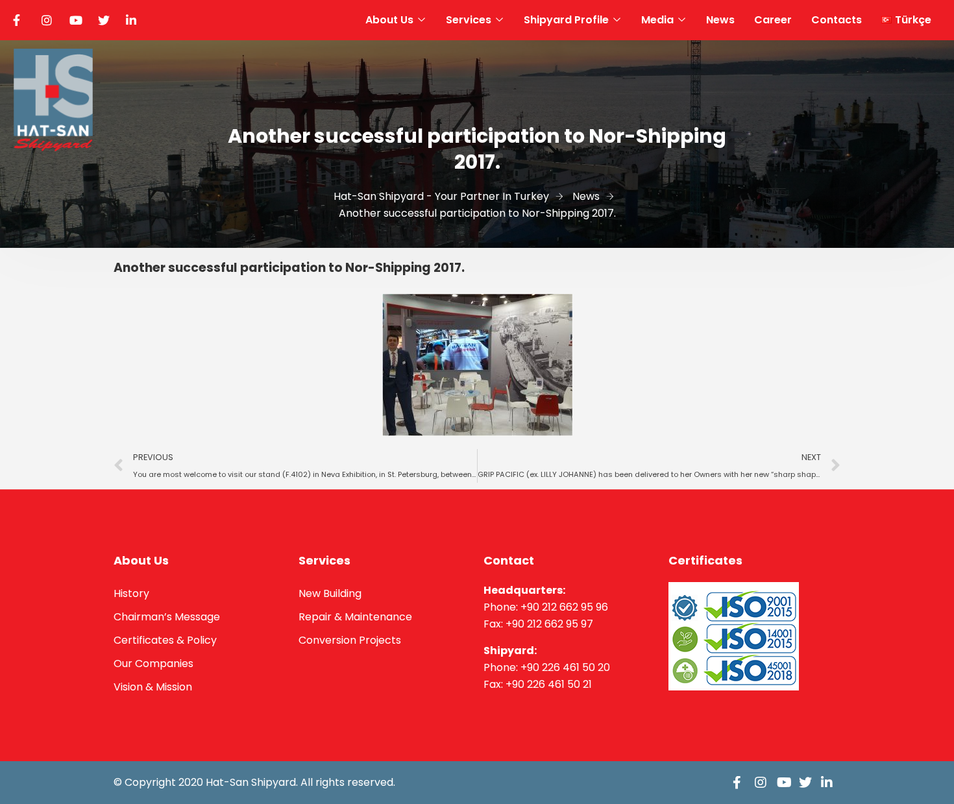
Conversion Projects (350, 640)
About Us (389, 19)
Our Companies (153, 663)
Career (773, 19)
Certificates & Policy (165, 640)
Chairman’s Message (167, 616)
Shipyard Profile (566, 19)
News (720, 19)
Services (468, 19)
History (131, 593)
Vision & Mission (153, 686)
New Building (330, 593)
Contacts (836, 19)
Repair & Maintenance (355, 616)
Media (657, 19)
